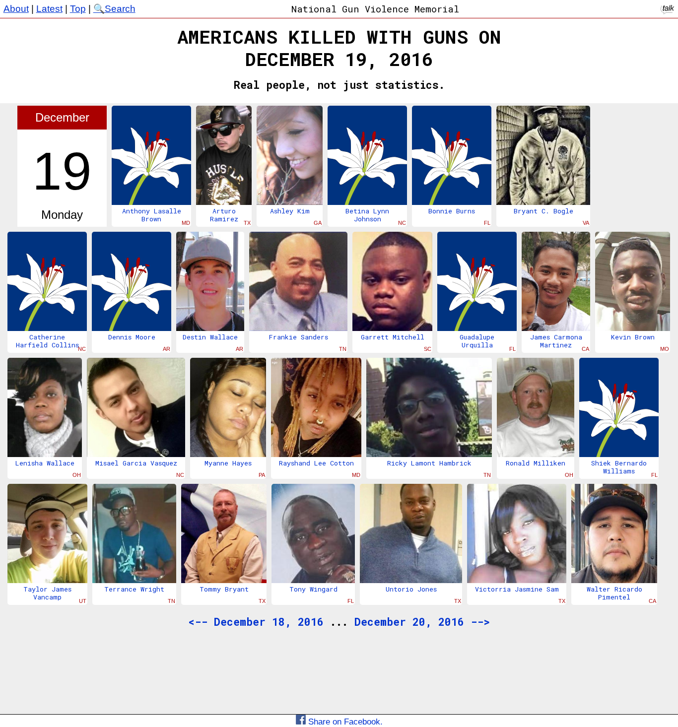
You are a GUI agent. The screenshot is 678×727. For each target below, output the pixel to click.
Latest (49, 8)
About (16, 8)
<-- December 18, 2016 (256, 622)
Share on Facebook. (344, 722)
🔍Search (114, 8)
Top (78, 8)
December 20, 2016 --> (422, 622)
